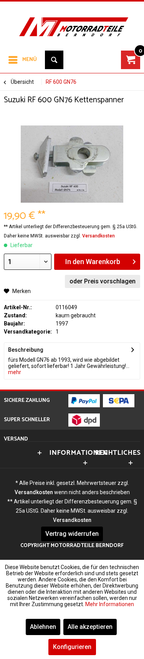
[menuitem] (22, 60)
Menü (29, 59)
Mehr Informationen (109, 604)
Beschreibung (25, 350)
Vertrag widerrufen (72, 533)
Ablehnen (43, 626)
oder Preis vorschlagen (103, 281)
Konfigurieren (72, 647)
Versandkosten (98, 236)
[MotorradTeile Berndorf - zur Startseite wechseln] (72, 20)
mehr (14, 372)
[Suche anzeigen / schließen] (54, 60)
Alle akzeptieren (90, 626)
